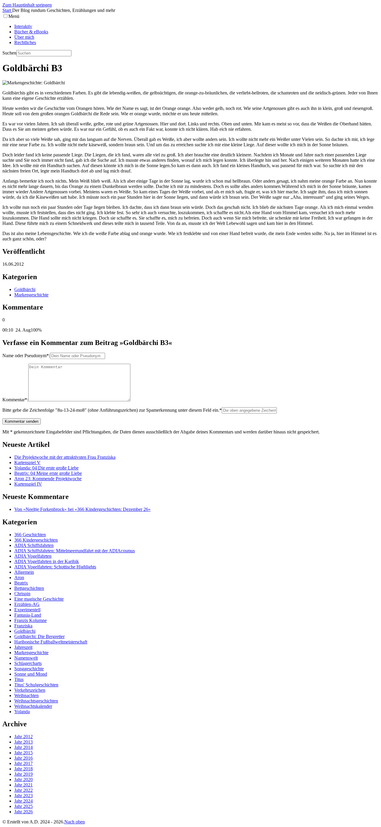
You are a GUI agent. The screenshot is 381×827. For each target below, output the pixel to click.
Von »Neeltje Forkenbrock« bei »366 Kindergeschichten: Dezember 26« (82, 509)
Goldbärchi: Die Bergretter (39, 636)
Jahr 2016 (23, 758)
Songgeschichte (29, 668)
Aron (19, 577)
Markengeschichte (31, 294)
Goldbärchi (24, 289)
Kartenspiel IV (28, 483)
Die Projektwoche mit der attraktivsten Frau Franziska (64, 457)
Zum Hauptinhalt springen (27, 4)
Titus (19, 679)
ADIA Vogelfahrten (32, 556)
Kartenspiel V (27, 462)
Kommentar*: (15, 399)
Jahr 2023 (23, 795)
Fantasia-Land (27, 615)
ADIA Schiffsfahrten (34, 545)
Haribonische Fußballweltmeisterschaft (50, 641)
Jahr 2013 (23, 741)
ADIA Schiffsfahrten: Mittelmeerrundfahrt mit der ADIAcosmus (74, 550)
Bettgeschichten (29, 588)
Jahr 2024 (23, 800)
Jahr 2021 (23, 784)
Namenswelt (26, 657)
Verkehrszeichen (29, 690)
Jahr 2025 (23, 806)
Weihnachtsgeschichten (36, 700)
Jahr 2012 (23, 736)
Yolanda (22, 711)
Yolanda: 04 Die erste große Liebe (46, 467)
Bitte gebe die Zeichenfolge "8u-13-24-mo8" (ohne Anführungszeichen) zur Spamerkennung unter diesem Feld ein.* (112, 410)
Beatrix (21, 582)
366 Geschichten (30, 534)
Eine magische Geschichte (39, 598)
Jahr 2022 (23, 790)
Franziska (23, 625)
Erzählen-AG (27, 604)
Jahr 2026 (23, 811)
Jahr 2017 (23, 763)
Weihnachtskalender (33, 706)
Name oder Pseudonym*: (26, 355)
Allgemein (24, 572)
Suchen (9, 52)
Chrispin (22, 593)
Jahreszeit (23, 647)
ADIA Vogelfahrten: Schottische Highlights (55, 566)
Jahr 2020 (23, 779)
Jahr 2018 (23, 768)
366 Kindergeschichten (36, 539)
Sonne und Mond (30, 674)
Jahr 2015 (23, 752)
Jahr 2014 (23, 747)
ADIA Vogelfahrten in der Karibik (46, 561)
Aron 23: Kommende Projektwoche (48, 478)
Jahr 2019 (23, 774)
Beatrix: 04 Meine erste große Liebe (48, 473)
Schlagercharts (28, 663)
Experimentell (27, 609)
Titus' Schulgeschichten (36, 684)
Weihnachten (26, 695)
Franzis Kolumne (30, 620)
